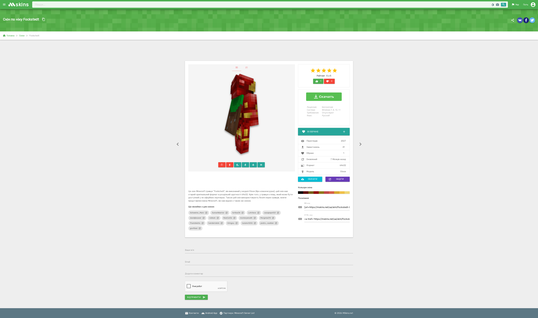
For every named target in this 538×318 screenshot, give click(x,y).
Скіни (22, 35)
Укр (515, 4)
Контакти (192, 313)
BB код (307, 203)
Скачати (309, 179)
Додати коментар (194, 273)
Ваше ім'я (189, 250)
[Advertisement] (269, 50)
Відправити (196, 297)
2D (246, 67)
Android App (209, 313)
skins (22, 4)
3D (236, 67)
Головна (8, 35)
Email (187, 262)
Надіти (336, 179)
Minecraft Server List (244, 313)
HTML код (308, 215)
